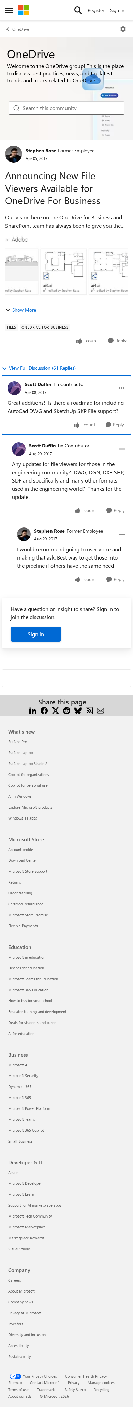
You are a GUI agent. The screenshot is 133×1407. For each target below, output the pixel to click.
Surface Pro (17, 741)
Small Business (20, 1141)
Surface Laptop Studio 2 (27, 763)
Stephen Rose (41, 150)
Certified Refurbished (25, 903)
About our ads (19, 1396)
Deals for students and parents (33, 1022)
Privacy (73, 1382)
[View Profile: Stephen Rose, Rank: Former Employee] (13, 154)
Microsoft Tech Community (30, 1216)
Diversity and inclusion (27, 1334)
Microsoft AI (18, 1064)
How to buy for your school (30, 1000)
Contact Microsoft (45, 1382)
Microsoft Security (23, 1075)
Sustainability (19, 1356)
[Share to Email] (100, 710)
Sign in (36, 634)
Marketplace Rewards (26, 1237)
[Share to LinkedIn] (32, 710)
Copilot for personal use (28, 785)
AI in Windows (20, 796)
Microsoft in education (26, 957)
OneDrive (20, 29)
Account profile (20, 849)
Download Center (22, 860)
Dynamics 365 (19, 1086)
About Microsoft (21, 1291)
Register (96, 10)
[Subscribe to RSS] (89, 710)
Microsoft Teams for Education (33, 978)
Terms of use (18, 1389)
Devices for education (26, 967)
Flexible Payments (23, 925)
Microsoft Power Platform (29, 1108)
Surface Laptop (20, 752)
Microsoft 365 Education (28, 989)
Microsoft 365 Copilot (26, 1130)
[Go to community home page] (23, 10)
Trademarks (46, 1389)
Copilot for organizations (28, 774)
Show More (24, 310)
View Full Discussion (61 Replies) (42, 368)
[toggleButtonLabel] (123, 29)
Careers (14, 1280)
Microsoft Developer (25, 1183)
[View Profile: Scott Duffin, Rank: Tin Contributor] (14, 388)
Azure (13, 1172)
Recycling (101, 1389)
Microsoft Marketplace (27, 1226)
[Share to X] (55, 710)
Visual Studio (19, 1248)
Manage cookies (101, 1382)
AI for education (21, 1033)
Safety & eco (75, 1389)
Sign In (117, 10)
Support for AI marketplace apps (34, 1205)
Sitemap (15, 1382)
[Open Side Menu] (9, 10)
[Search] (78, 10)
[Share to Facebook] (44, 710)
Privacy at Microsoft (24, 1312)
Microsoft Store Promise (28, 914)
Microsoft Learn (21, 1194)
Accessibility (18, 1345)
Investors (15, 1323)
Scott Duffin (38, 384)
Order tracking (20, 893)
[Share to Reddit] (66, 710)
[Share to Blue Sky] (78, 710)
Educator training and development (37, 1011)
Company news (20, 1301)
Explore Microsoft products (30, 807)
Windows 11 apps (22, 818)
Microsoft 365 (19, 1097)
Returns (14, 882)
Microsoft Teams (21, 1119)
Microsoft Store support (27, 871)
